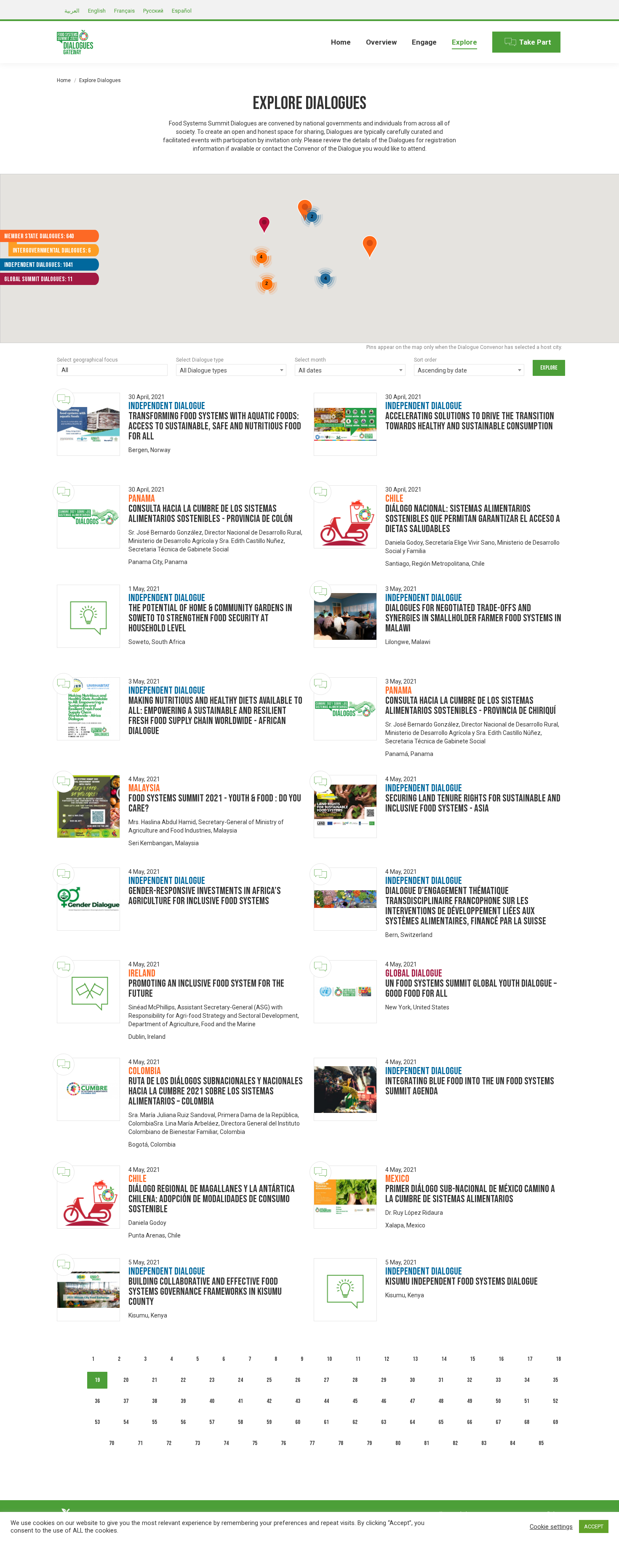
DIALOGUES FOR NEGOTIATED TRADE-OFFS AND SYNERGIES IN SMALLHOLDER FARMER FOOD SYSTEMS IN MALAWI (473, 618)
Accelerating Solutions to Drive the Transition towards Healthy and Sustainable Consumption (469, 421)
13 (415, 1359)
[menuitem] (340, 42)
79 (369, 1443)
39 (183, 1401)
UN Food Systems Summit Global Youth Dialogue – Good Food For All (471, 988)
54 (125, 1422)
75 (254, 1443)
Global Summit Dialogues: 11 (38, 279)
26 (297, 1380)
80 (397, 1443)
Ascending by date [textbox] (442, 370)
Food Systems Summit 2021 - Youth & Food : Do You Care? (214, 803)
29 (383, 1380)
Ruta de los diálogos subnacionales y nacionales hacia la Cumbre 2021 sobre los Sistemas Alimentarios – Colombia (215, 1091)
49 (469, 1401)
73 (197, 1443)
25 (269, 1380)
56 (183, 1422)
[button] (369, 248)
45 (355, 1401)
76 (283, 1443)
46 (383, 1401)
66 (469, 1422)
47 (412, 1401)
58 (240, 1422)
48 (440, 1401)
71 (140, 1443)
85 (541, 1443)
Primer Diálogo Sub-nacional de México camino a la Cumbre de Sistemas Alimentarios (470, 1194)
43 (297, 1401)
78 (340, 1443)
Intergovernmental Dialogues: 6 (52, 251)
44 (326, 1401)
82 (455, 1443)
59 (269, 1422)
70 (111, 1443)
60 (297, 1422)
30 (412, 1380)
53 (97, 1422)
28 (355, 1380)
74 (226, 1443)
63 (383, 1422)
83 (483, 1443)
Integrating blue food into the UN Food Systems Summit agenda (469, 1086)
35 (555, 1380)
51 (526, 1401)
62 (355, 1422)
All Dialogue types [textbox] (203, 370)
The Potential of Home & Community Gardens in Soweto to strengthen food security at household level (210, 618)
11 (357, 1359)
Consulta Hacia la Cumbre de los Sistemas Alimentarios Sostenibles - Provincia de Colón (210, 514)
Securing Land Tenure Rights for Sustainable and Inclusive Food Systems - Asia (472, 803)
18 (558, 1359)
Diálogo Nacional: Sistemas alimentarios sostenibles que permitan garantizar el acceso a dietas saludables (472, 519)
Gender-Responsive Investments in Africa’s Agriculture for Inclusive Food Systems (204, 896)
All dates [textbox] (310, 370)
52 (555, 1401)
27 (326, 1380)
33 (498, 1380)
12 (386, 1359)
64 (412, 1422)
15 (472, 1359)
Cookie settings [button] (551, 1526)
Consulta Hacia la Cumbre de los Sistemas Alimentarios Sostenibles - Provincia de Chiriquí (470, 706)
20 (125, 1380)
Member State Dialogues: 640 (39, 236)
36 (97, 1401)
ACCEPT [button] (593, 1526)
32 (469, 1380)
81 (426, 1443)
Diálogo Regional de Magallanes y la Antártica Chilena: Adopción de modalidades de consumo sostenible (211, 1199)
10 (329, 1359)
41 (240, 1401)
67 (498, 1422)
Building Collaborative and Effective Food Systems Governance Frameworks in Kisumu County (205, 1291)
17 (529, 1359)
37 (125, 1401)
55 (154, 1422)
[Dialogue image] (88, 424)
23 (211, 1380)
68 (526, 1422)
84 (512, 1443)
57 (211, 1422)
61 (326, 1422)
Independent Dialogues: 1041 (38, 265)
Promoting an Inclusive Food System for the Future (206, 988)
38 (154, 1401)
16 (501, 1359)
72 (168, 1443)
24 (240, 1380)
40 (211, 1401)
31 (440, 1380)
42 (269, 1401)
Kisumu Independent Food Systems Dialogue (461, 1281)
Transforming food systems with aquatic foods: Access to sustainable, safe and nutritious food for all (214, 426)
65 (440, 1422)
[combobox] (112, 371)
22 (183, 1380)
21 (154, 1380)
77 (312, 1443)
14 (443, 1359)
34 (526, 1380)
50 (498, 1401)
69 (555, 1422)
